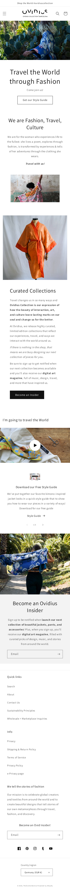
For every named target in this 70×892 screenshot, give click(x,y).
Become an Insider (27, 395)
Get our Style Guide (35, 100)
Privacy (11, 741)
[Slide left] (27, 525)
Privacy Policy (15, 765)
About (10, 694)
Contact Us (13, 702)
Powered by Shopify (45, 886)
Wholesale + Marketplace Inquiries (27, 718)
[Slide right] (43, 525)
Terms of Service (16, 757)
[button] (4, 14)
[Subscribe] (59, 654)
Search (11, 686)
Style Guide (34, 515)
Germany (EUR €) (33, 872)
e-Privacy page (15, 773)
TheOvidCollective (30, 886)
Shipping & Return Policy (21, 749)
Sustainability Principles (21, 710)
